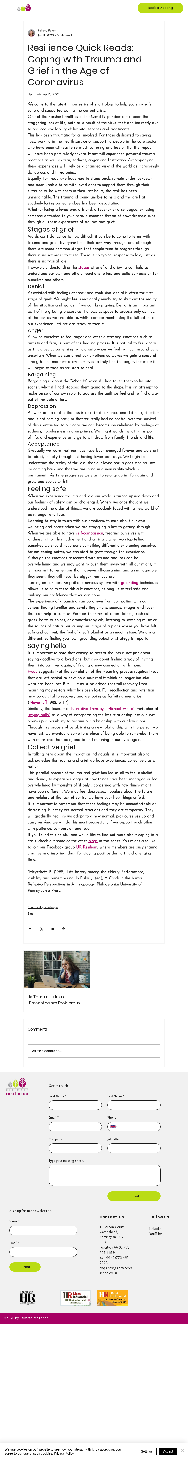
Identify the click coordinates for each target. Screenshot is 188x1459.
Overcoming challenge (43, 907)
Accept (168, 1451)
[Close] (182, 1451)
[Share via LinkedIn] (52, 928)
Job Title (113, 1139)
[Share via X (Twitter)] (41, 928)
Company (55, 1139)
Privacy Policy (64, 1453)
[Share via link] (63, 928)
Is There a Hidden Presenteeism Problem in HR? (54, 1000)
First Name (57, 1096)
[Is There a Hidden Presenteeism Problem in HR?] (57, 969)
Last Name (115, 1096)
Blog (31, 914)
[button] (160, 8)
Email (14, 1243)
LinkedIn (155, 1229)
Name (14, 1221)
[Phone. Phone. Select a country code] (114, 1127)
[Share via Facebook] (30, 928)
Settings (147, 1451)
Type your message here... (67, 1161)
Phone (111, 1117)
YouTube (155, 1234)
